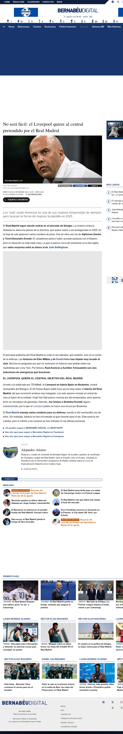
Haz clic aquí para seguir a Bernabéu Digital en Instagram (34, 436)
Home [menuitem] (11, 26)
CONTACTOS (48, 2)
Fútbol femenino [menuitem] (67, 26)
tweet (94, 186)
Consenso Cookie (69, 727)
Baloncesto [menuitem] (24, 26)
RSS (62, 710)
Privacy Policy (67, 723)
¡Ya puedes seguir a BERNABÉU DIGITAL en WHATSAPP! (34, 428)
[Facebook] (113, 2)
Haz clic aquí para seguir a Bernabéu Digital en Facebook (34, 432)
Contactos (66, 714)
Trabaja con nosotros (71, 718)
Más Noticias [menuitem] (114, 26)
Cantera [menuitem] (37, 26)
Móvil (63, 706)
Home (7, 2)
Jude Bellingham (58, 247)
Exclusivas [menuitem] (50, 26)
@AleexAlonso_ (35, 194)
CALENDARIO (33, 2)
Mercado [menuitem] (84, 26)
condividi (79, 186)
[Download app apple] (112, 708)
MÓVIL (59, 2)
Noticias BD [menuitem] (98, 26)
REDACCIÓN (18, 2)
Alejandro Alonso (14, 194)
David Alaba (63, 359)
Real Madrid (12, 412)
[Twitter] (118, 2)
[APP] (115, 280)
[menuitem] (4, 27)
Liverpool (38, 406)
